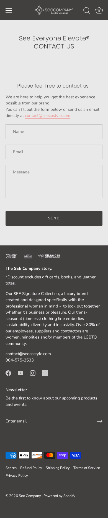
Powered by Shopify (59, 495)
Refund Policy (31, 467)
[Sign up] (99, 421)
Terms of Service (86, 467)
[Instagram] (32, 373)
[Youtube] (20, 373)
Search (11, 467)
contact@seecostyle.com (47, 115)
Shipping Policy (58, 467)
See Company (30, 495)
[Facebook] (8, 373)
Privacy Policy (17, 475)
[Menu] (9, 10)
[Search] (87, 11)
